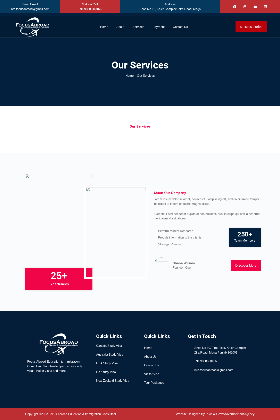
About (120, 27)
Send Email (30, 4)
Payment (159, 27)
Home (104, 27)
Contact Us (180, 27)
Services (138, 27)
